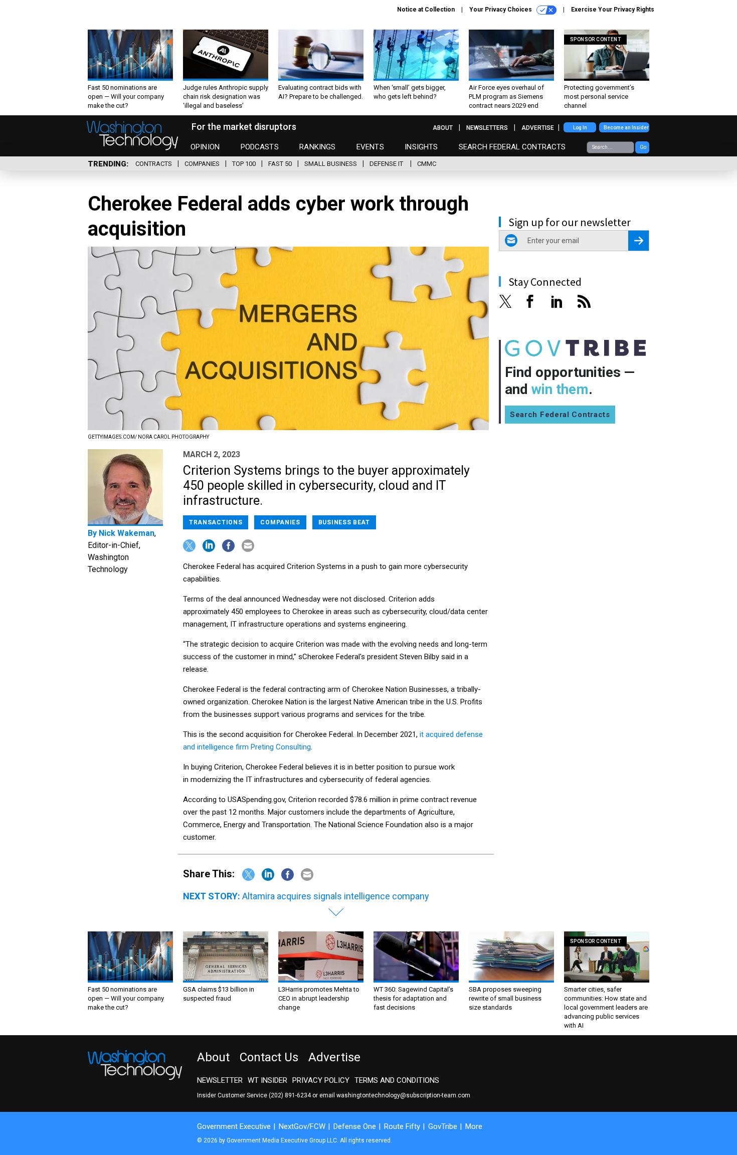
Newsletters (487, 127)
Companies (202, 163)
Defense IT (387, 163)
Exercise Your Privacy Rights (612, 9)
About (443, 127)
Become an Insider (626, 127)
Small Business (330, 163)
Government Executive (234, 1126)
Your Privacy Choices (501, 9)
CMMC (426, 163)
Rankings (317, 146)
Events (370, 146)
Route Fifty (402, 1126)
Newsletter (220, 1080)
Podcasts (260, 146)
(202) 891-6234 (290, 1095)
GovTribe (442, 1126)
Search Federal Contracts (512, 146)
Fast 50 (280, 163)
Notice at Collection (426, 9)
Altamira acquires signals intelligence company (335, 896)
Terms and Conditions (396, 1080)
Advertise (537, 127)
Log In (580, 127)
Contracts (153, 163)
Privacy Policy (320, 1080)
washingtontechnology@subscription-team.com (403, 1095)
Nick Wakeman (126, 533)
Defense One (354, 1126)
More (473, 1126)
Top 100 (244, 163)
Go (643, 147)
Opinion (205, 146)
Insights (421, 146)
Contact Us (269, 1057)
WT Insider (267, 1080)
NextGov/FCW (302, 1126)
